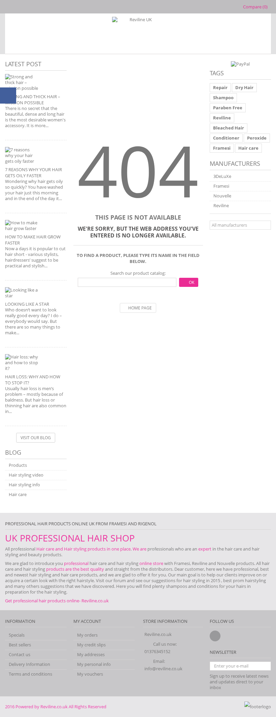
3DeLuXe (222, 176)
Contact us (19, 654)
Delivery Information (29, 664)
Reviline (222, 118)
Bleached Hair (228, 128)
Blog (13, 452)
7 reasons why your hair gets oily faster (33, 172)
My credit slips (91, 645)
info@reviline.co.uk (163, 669)
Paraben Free (227, 108)
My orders (87, 635)
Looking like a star (27, 304)
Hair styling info (24, 485)
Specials (17, 635)
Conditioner (226, 138)
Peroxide (257, 138)
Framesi (222, 148)
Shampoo (223, 98)
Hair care (18, 494)
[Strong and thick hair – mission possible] (36, 82)
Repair (220, 87)
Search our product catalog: (138, 273)
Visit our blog (36, 438)
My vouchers (90, 674)
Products (18, 465)
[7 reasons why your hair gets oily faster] (36, 155)
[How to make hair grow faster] (36, 225)
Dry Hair (244, 87)
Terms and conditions (30, 674)
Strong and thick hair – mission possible (32, 99)
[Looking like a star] (36, 293)
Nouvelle (222, 196)
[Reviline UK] (138, 33)
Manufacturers (235, 163)
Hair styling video (26, 475)
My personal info (94, 664)
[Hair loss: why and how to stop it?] (36, 362)
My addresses (91, 654)
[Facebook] (215, 636)
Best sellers (20, 645)
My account (87, 621)
